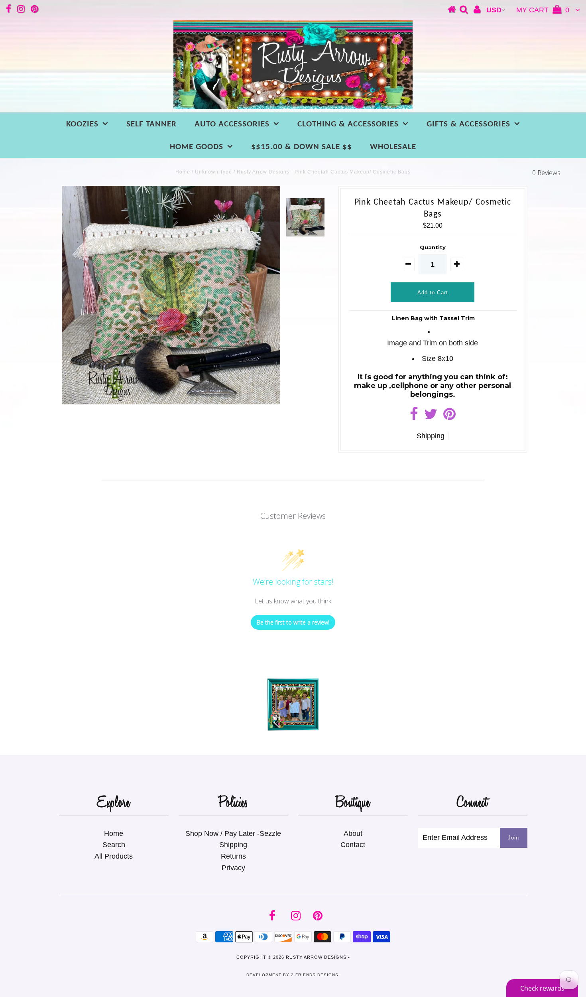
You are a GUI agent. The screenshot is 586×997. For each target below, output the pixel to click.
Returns (233, 856)
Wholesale (393, 147)
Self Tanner (151, 124)
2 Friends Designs (314, 975)
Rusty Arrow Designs (316, 957)
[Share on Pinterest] (449, 417)
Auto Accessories (232, 124)
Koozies (82, 124)
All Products (113, 856)
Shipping (430, 436)
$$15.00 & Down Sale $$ (301, 147)
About (353, 833)
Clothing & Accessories (348, 124)
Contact (352, 845)
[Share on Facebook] (414, 417)
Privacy (233, 868)
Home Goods (196, 147)
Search (113, 845)
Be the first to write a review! (293, 622)
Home (182, 172)
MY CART (542, 10)
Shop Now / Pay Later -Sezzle (233, 833)
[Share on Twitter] (430, 417)
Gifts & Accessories (468, 124)
